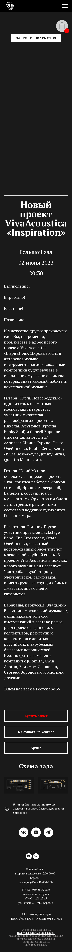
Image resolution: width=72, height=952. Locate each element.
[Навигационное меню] (65, 6)
